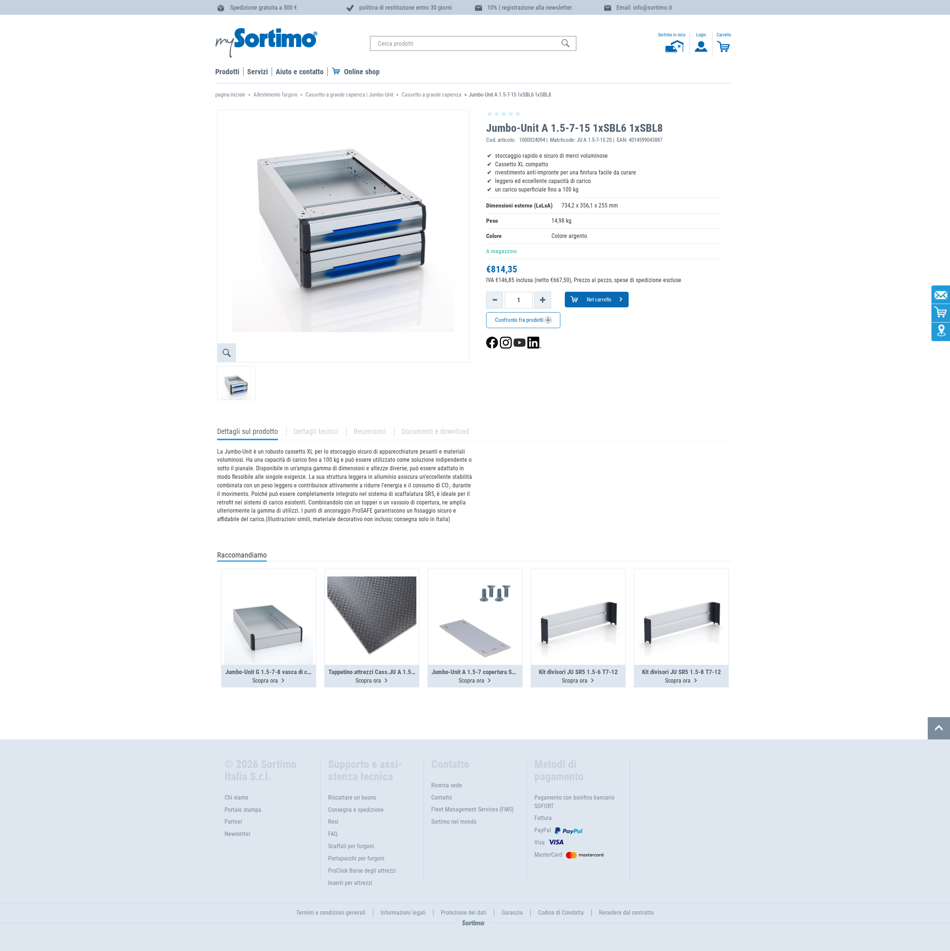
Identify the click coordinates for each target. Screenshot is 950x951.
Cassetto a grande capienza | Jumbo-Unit (349, 94)
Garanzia (512, 912)
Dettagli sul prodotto (247, 433)
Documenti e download (435, 431)
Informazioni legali (403, 912)
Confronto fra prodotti (519, 320)
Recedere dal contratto (626, 912)
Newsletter (237, 833)
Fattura (543, 817)
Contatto (441, 797)
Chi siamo (236, 797)
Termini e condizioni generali (331, 912)
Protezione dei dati (464, 912)
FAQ (333, 833)
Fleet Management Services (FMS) (472, 809)
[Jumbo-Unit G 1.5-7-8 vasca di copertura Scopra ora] (269, 599)
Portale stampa (243, 809)
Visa (539, 842)
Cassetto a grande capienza (431, 94)
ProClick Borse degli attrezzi (362, 870)
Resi (333, 821)
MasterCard (548, 854)
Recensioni (370, 431)
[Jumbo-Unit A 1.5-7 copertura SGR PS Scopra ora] (475, 599)
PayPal (542, 830)
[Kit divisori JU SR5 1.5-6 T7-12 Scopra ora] (578, 599)
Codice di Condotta (561, 912)
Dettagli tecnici (316, 431)
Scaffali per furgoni (351, 846)
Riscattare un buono (352, 797)
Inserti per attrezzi (350, 882)
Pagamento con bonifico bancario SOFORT (574, 802)
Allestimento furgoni (275, 94)
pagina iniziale (230, 94)
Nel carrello (599, 299)
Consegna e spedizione (356, 809)
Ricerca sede (446, 785)
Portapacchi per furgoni (356, 858)
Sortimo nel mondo (453, 821)
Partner (233, 821)
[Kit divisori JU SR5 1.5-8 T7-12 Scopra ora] (681, 599)
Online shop (362, 71)
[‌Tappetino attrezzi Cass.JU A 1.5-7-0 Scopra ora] (372, 599)
